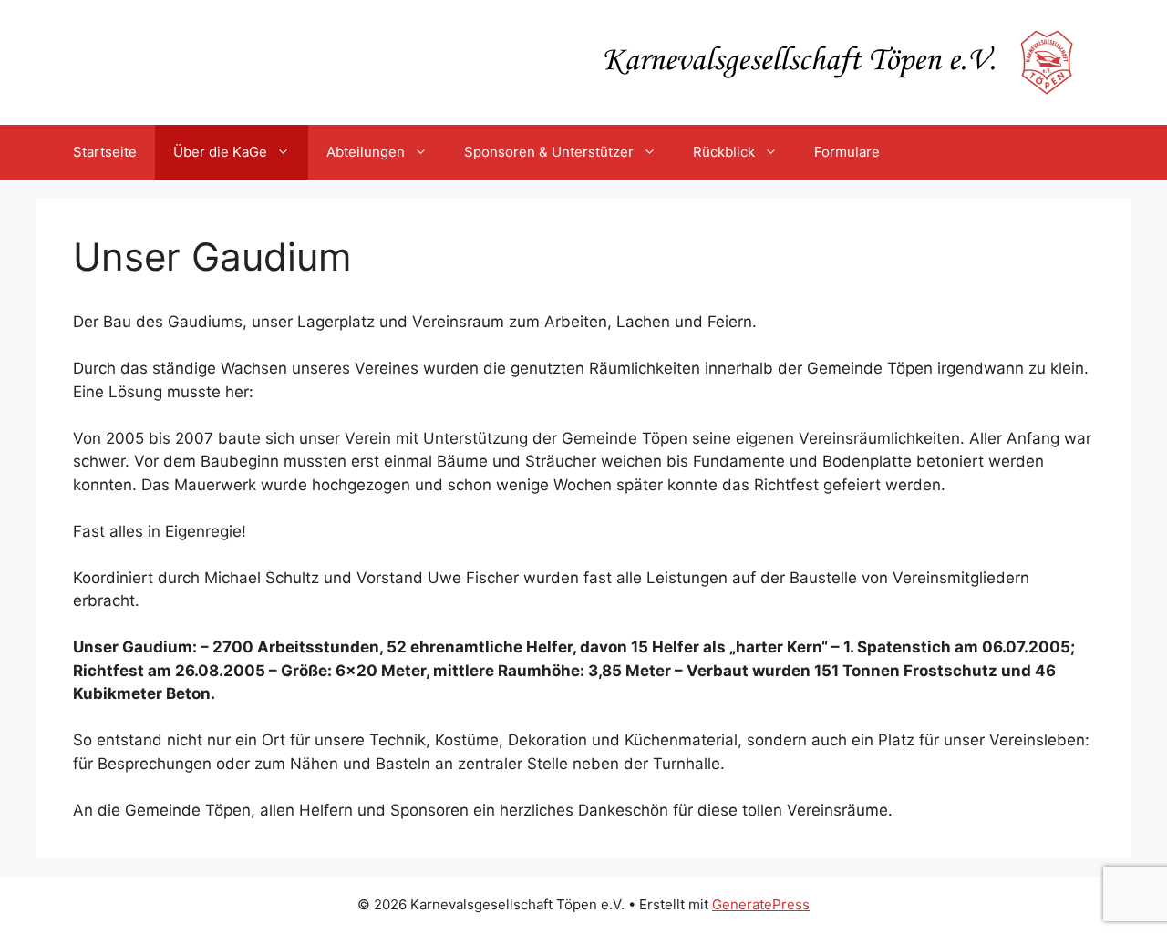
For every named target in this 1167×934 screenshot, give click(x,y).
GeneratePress (761, 904)
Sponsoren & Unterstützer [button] (549, 151)
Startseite (105, 151)
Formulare (847, 151)
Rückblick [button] (724, 151)
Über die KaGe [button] (220, 151)
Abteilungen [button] (365, 151)
